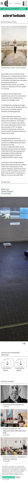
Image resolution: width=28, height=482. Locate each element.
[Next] (23, 345)
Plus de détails (5, 479)
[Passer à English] (26, 5)
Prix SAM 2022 (6, 193)
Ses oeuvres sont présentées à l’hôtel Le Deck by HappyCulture (13, 153)
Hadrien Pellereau (7, 191)
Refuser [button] (18, 477)
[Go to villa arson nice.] (2, 8)
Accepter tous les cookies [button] (8, 477)
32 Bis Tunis (5, 189)
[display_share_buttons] (26, 9)
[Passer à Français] (26, 2)
